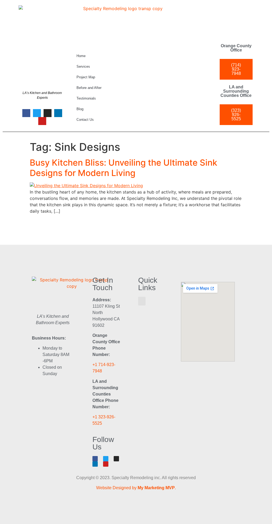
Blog (79, 109)
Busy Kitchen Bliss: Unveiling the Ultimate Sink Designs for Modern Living (123, 167)
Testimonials (86, 98)
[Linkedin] (58, 113)
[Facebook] (26, 113)
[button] (142, 301)
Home (81, 56)
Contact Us (85, 120)
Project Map (85, 77)
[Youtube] (42, 121)
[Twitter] (37, 113)
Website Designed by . (136, 488)
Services (83, 66)
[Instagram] (48, 113)
